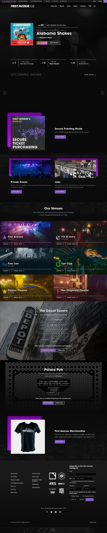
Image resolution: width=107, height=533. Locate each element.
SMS (70, 478)
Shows (5, 244)
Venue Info (18, 244)
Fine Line (81, 499)
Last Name (86, 485)
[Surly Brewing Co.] (61, 476)
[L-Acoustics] (52, 476)
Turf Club (73, 499)
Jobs (57, 182)
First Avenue (14, 473)
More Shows (89, 74)
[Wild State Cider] (61, 491)
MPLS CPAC (14, 492)
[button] (4, 93)
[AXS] (52, 483)
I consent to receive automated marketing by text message (81, 482)
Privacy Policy (93, 522)
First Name (72, 485)
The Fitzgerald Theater (88, 496)
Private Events (19, 182)
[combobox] (74, 478)
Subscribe (89, 499)
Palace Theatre (75, 496)
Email (70, 471)
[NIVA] (61, 484)
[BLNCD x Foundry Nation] (52, 491)
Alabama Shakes (54, 34)
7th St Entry (14, 476)
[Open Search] (94, 6)
